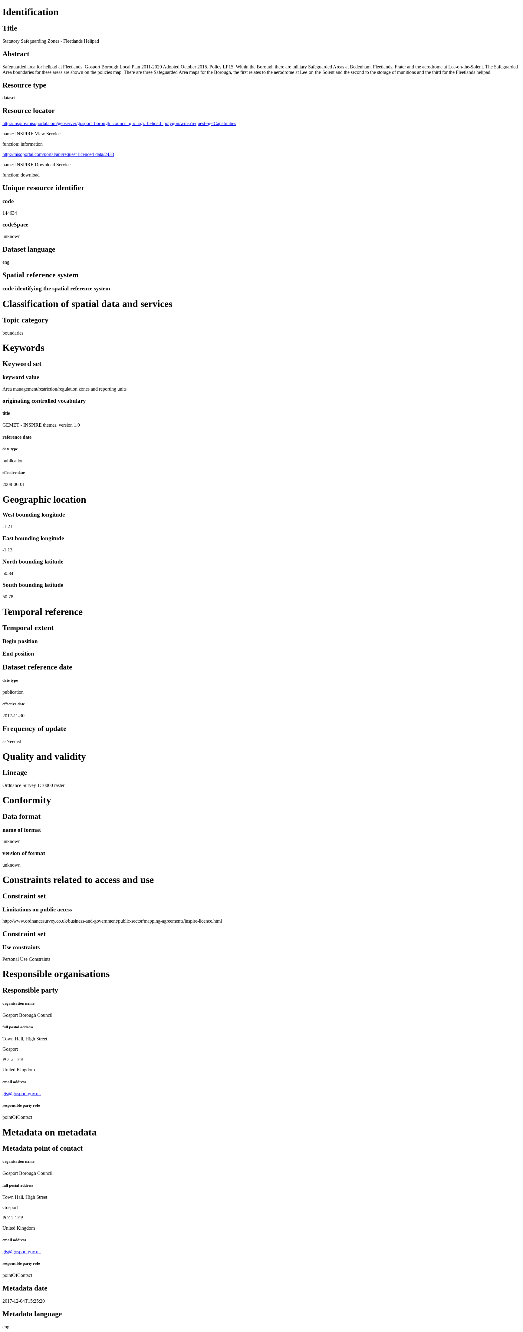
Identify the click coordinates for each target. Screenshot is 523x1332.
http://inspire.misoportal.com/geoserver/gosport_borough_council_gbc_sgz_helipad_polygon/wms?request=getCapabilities (119, 123)
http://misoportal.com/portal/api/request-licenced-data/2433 (58, 154)
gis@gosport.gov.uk (21, 1093)
